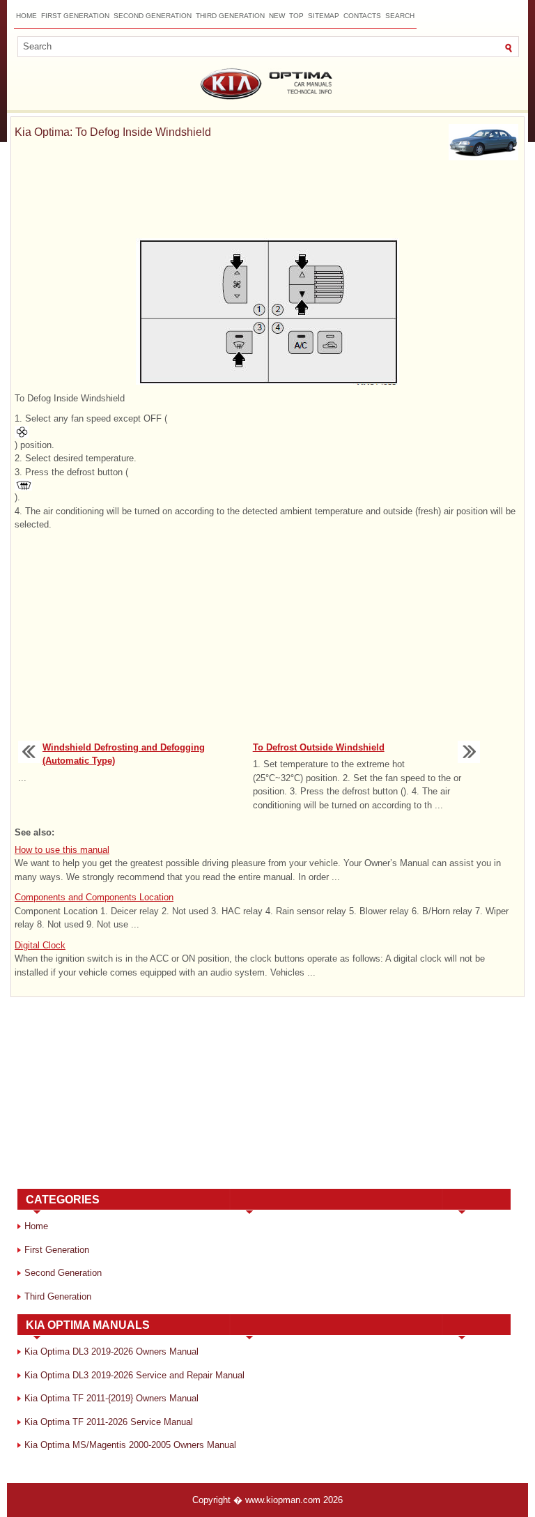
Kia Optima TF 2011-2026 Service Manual (108, 1422)
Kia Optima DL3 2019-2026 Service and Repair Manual (134, 1375)
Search (399, 16)
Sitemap (323, 16)
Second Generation (153, 16)
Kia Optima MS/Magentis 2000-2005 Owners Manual (130, 1445)
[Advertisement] (267, 202)
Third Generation (230, 16)
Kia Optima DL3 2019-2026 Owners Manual (111, 1351)
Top (296, 16)
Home (26, 16)
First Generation (75, 16)
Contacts (362, 16)
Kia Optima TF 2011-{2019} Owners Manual (111, 1398)
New (277, 16)
